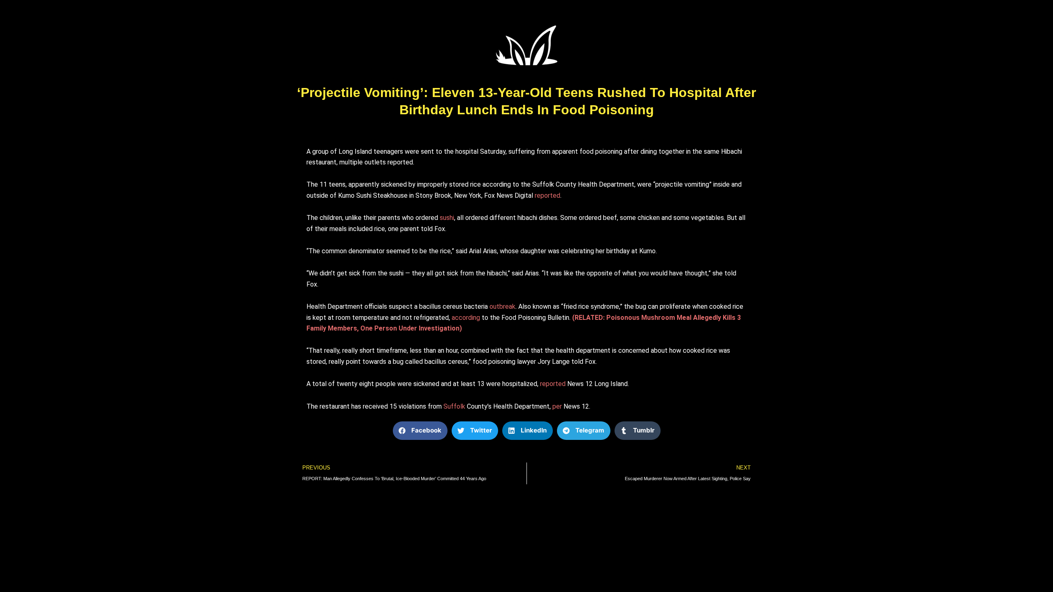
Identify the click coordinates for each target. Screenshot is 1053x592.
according (466, 317)
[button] (420, 430)
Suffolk (454, 406)
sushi (447, 218)
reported (547, 195)
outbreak (502, 306)
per (557, 406)
